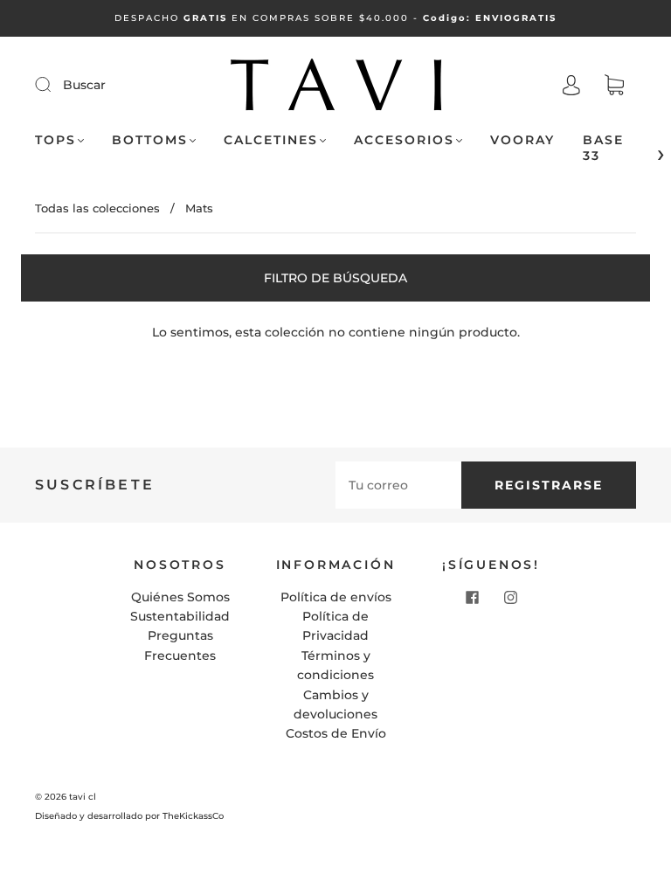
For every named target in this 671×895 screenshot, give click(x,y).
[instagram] (510, 598)
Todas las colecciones (97, 208)
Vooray (522, 140)
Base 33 (603, 148)
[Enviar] (54, 84)
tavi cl (82, 796)
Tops (55, 140)
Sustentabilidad (180, 616)
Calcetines (271, 140)
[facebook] (472, 598)
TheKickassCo (193, 816)
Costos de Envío (336, 733)
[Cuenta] (571, 86)
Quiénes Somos (180, 597)
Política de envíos (335, 597)
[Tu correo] (398, 485)
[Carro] (614, 86)
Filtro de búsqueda (335, 278)
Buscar (84, 85)
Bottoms (150, 140)
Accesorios (404, 140)
